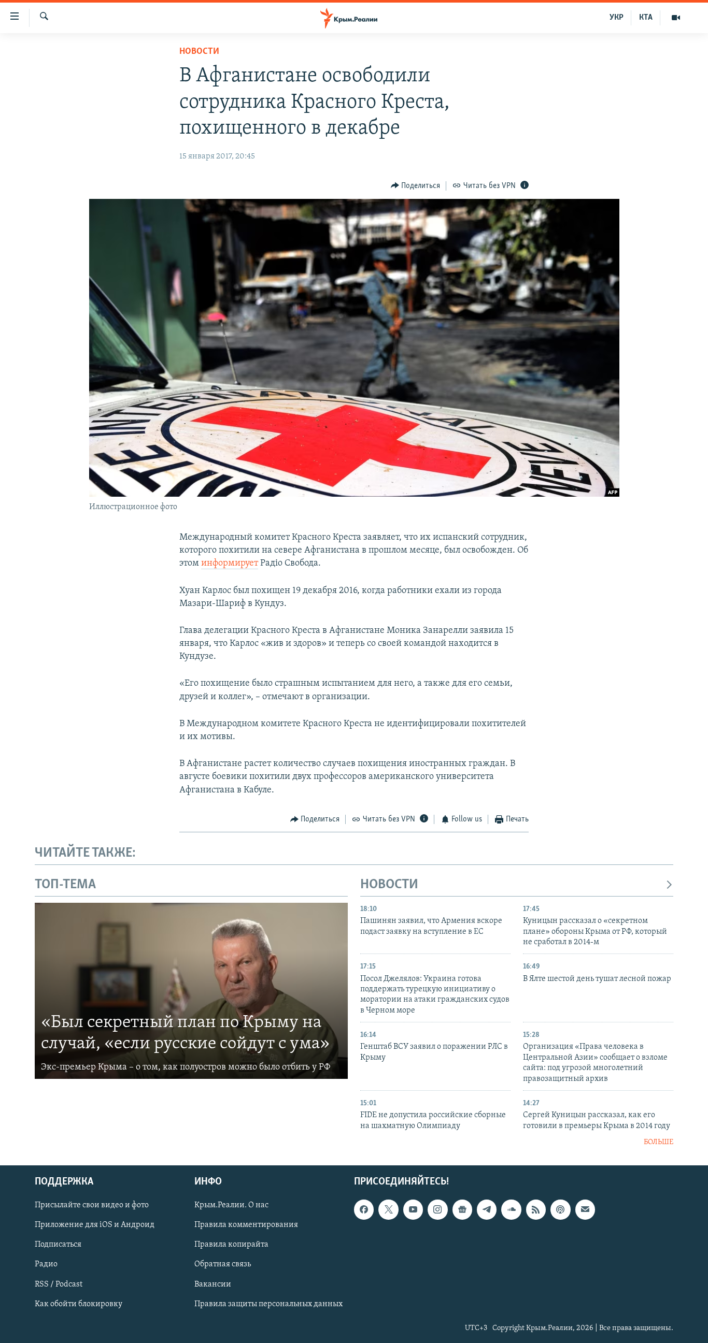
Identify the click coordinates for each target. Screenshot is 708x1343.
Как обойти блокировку (78, 1304)
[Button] (416, 186)
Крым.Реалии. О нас (231, 1206)
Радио (46, 1265)
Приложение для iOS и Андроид (94, 1225)
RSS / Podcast (58, 1284)
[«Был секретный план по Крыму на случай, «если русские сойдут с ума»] (191, 991)
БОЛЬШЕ (658, 1142)
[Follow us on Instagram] (437, 1210)
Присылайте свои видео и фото (92, 1206)
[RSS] (536, 1210)
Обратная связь (222, 1265)
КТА (646, 17)
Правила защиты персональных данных (268, 1304)
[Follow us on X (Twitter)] (388, 1210)
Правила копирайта (231, 1245)
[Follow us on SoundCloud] (511, 1210)
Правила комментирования (246, 1225)
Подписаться (58, 1245)
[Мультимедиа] (675, 17)
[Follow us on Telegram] (487, 1210)
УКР (617, 17)
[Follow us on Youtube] (413, 1210)
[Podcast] (560, 1210)
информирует (229, 563)
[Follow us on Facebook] (364, 1210)
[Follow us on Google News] (462, 1210)
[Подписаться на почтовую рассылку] (585, 1210)
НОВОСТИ (389, 885)
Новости (199, 51)
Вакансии (212, 1284)
